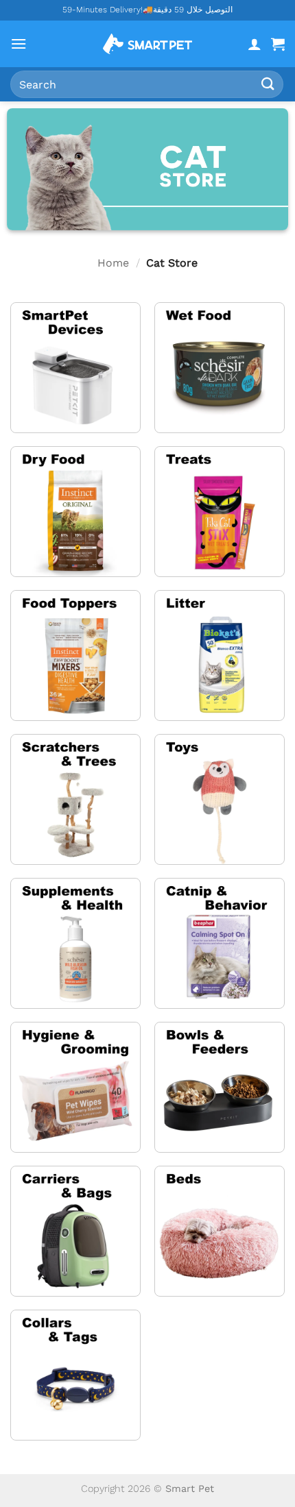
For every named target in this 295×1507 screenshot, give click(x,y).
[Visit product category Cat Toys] (219, 799)
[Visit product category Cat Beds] (219, 1231)
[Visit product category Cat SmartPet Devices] (75, 367)
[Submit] (268, 84)
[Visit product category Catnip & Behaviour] (219, 943)
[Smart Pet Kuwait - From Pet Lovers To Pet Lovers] (147, 44)
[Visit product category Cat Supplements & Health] (75, 943)
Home (113, 262)
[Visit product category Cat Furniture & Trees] (75, 799)
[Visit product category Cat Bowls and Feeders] (219, 1087)
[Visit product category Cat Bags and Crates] (75, 1231)
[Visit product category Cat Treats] (219, 511)
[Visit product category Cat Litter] (219, 655)
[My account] (254, 44)
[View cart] (278, 44)
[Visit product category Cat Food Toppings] (75, 655)
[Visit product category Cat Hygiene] (75, 1087)
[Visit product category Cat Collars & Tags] (75, 1375)
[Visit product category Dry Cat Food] (75, 511)
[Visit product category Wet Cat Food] (219, 367)
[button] (18, 43)
